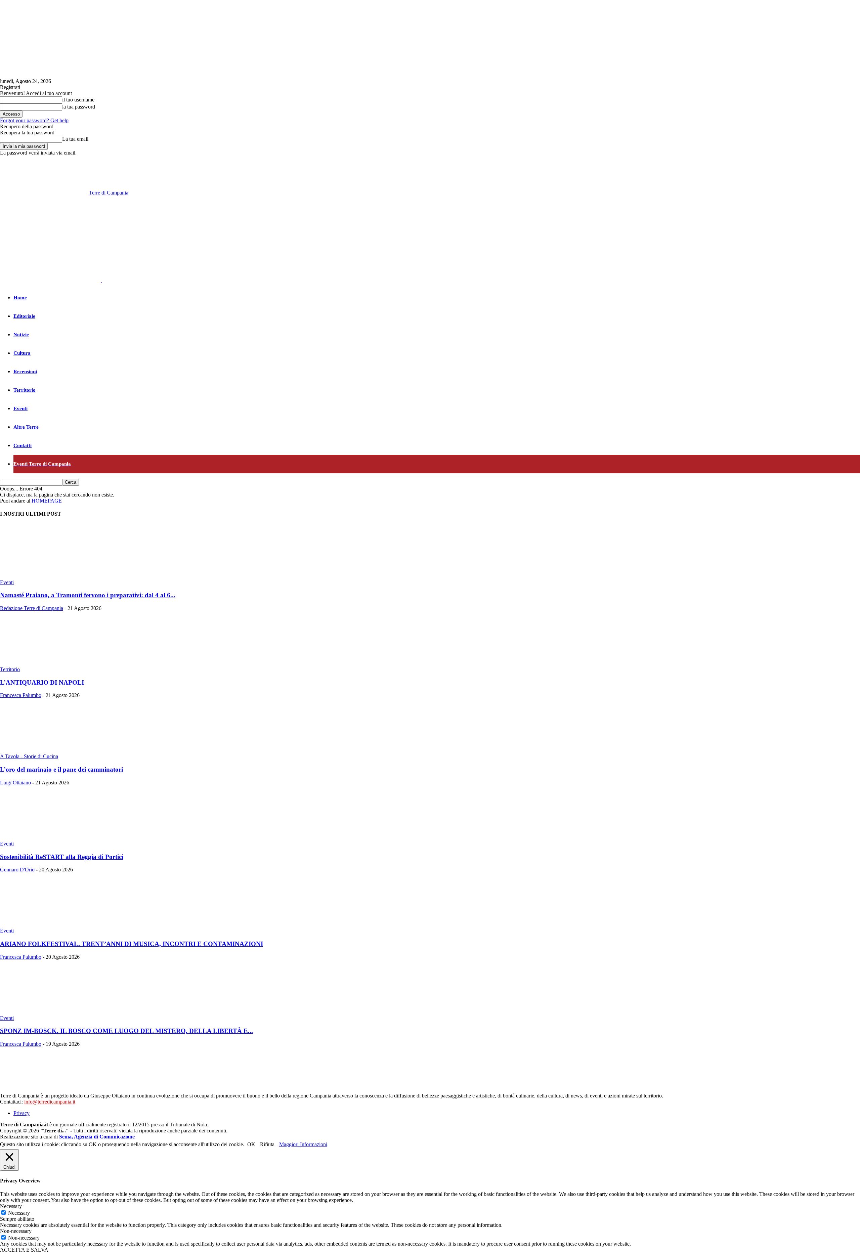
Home (20, 297)
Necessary (19, 1213)
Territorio (24, 390)
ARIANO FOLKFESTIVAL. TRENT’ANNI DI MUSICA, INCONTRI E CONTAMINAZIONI (131, 943)
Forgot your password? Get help (34, 120)
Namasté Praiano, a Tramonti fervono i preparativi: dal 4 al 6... (87, 595)
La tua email (75, 139)
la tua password (78, 107)
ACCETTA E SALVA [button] (24, 1250)
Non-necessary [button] (16, 1231)
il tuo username (78, 99)
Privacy (21, 1113)
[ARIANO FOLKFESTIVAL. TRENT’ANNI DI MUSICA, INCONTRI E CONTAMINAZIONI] (54, 924)
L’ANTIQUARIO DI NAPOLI (42, 682)
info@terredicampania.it (49, 1102)
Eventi (20, 408)
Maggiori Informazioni (303, 1144)
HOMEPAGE (47, 501)
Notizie (21, 334)
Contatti (22, 445)
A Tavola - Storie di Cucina (29, 756)
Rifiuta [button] (267, 1144)
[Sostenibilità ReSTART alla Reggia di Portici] (54, 837)
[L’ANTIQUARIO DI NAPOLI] (54, 663)
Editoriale (24, 316)
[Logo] (51, 280)
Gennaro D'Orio (17, 869)
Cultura (22, 353)
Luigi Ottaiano (15, 782)
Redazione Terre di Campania (31, 608)
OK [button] (251, 1144)
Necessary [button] (11, 1206)
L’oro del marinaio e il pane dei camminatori (61, 769)
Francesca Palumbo (20, 695)
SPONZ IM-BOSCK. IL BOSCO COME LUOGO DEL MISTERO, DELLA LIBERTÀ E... (126, 1030)
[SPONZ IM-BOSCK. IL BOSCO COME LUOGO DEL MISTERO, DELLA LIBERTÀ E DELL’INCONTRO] (54, 1012)
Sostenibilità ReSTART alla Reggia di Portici (61, 856)
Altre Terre (26, 427)
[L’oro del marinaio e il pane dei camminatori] (54, 750)
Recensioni (25, 371)
